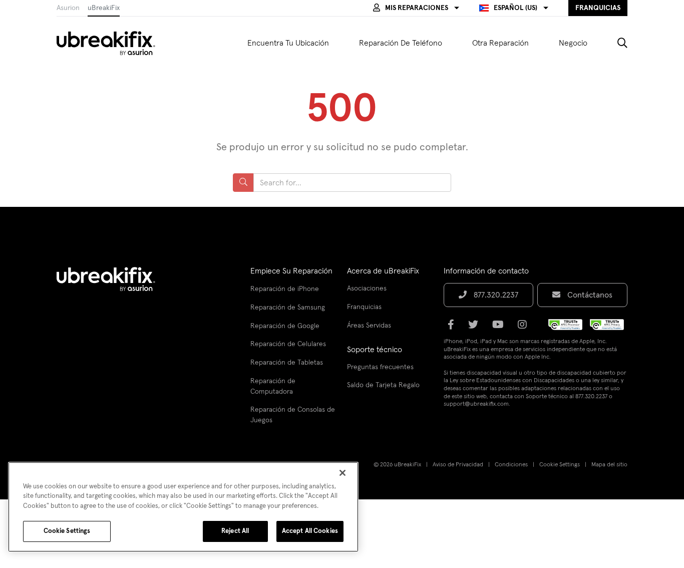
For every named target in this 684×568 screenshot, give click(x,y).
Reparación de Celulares (288, 344)
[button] (416, 8)
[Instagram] (525, 328)
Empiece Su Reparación (291, 271)
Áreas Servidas (369, 325)
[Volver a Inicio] (112, 43)
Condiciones (511, 465)
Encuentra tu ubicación (288, 43)
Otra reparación (500, 43)
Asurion (68, 8)
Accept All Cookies (310, 531)
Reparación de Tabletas (286, 362)
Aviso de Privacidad (458, 465)
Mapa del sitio (609, 465)
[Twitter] (476, 328)
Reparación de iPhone (284, 289)
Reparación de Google (284, 326)
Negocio (573, 43)
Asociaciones (367, 288)
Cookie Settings (559, 465)
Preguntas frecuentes (380, 367)
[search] (614, 43)
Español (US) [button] (515, 8)
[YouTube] (501, 328)
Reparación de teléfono (400, 43)
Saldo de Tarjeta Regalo (383, 385)
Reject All (235, 531)
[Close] (342, 473)
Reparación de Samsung (287, 307)
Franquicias (364, 307)
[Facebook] (454, 328)
